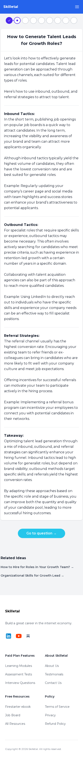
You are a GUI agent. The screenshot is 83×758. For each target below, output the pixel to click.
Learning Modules (18, 666)
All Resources (15, 724)
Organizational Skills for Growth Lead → (32, 575)
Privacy (50, 715)
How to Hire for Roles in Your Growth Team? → (37, 567)
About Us (52, 666)
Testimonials (54, 674)
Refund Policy (55, 724)
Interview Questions (20, 683)
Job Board (12, 715)
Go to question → (41, 533)
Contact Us (53, 683)
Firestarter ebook (18, 707)
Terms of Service (57, 707)
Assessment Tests (18, 674)
